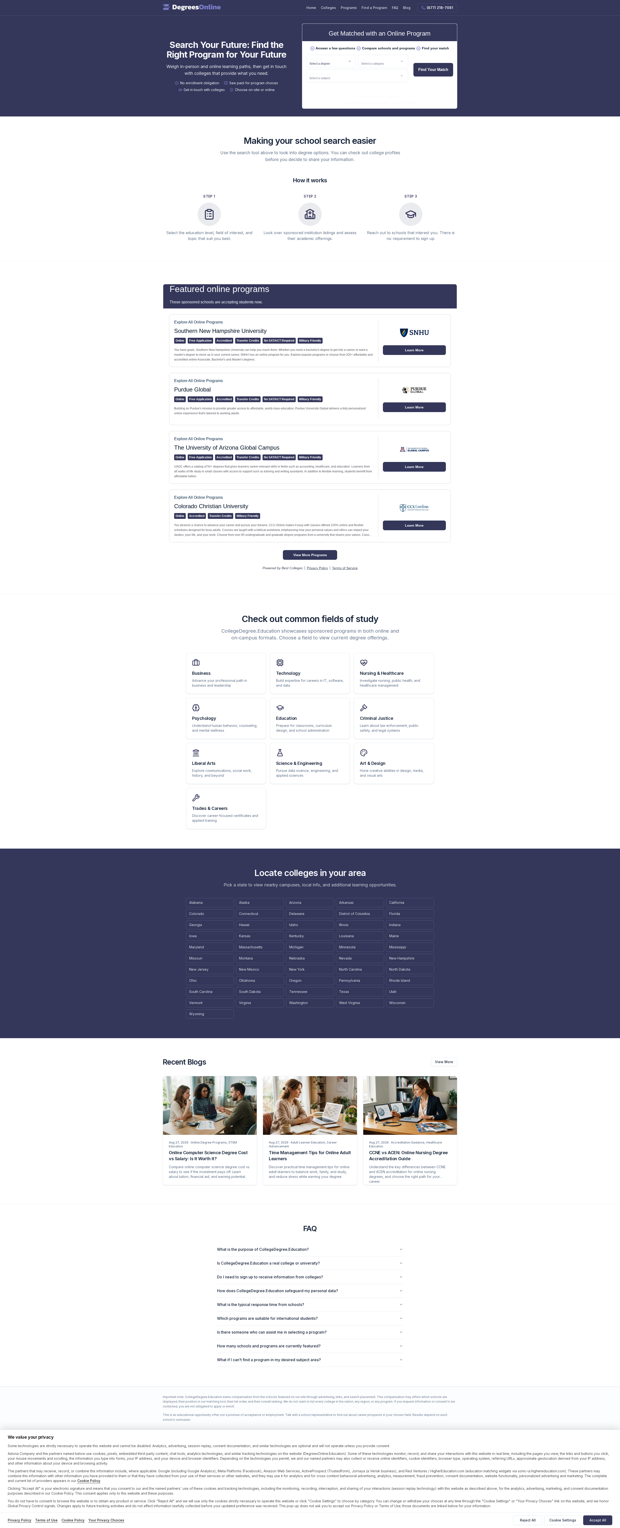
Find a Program (374, 8)
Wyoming (196, 1014)
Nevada (345, 958)
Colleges (328, 8)
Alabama (196, 902)
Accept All (597, 1520)
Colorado (196, 914)
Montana (246, 958)
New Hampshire (401, 958)
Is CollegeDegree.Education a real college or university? (268, 1263)
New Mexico (249, 969)
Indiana (395, 925)
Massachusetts (251, 947)
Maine (394, 936)
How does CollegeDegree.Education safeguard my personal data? (277, 1290)
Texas (344, 992)
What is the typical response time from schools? (260, 1304)
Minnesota (347, 947)
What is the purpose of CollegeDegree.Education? (263, 1249)
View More (444, 1062)
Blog (407, 8)
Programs (349, 8)
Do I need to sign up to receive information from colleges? (270, 1277)
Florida (394, 914)
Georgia (195, 925)
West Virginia (349, 1003)
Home (311, 8)
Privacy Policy (19, 1520)
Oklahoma (247, 980)
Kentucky (296, 936)
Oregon (295, 980)
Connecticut (248, 914)
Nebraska (297, 958)
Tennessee (298, 992)
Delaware (296, 914)
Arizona (295, 902)
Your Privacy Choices (106, 1520)
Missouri (195, 958)
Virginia (245, 1003)
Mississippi (397, 947)
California (396, 902)
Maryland (196, 947)
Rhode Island (399, 980)
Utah (392, 992)
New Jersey (199, 969)
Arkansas (346, 902)
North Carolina (350, 969)
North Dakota (399, 969)
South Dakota (250, 992)
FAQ (395, 8)
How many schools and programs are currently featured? (269, 1346)
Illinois (344, 925)
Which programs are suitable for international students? (267, 1318)
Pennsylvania (349, 980)
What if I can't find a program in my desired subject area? (269, 1359)
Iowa (193, 936)
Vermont (195, 1003)
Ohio (193, 980)
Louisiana (346, 936)
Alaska (244, 902)
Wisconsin (397, 1003)
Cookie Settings (562, 1520)
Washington (298, 1003)
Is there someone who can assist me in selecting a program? (272, 1332)
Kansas (244, 936)
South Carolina (200, 992)
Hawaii (244, 925)
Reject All (528, 1520)
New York (297, 969)
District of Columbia (354, 914)
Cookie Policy (88, 1481)
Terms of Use (46, 1520)
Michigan (296, 947)
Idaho (293, 925)
